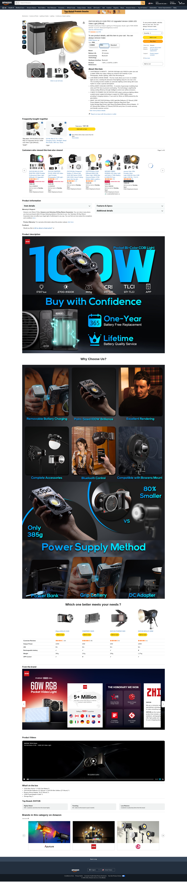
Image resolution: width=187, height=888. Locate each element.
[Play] (23, 779)
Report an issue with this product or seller (103, 114)
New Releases (51, 7)
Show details (75, 138)
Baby (175, 7)
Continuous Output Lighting (63, 16)
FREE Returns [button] (93, 40)
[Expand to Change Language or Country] (99, 870)
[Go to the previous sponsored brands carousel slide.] (24, 835)
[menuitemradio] (160, 779)
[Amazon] (7, 2)
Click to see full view (56, 81)
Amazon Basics (31, 7)
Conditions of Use (69, 876)
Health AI (11, 7)
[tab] (92, 595)
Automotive (153, 7)
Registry (116, 7)
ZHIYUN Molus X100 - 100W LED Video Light (37, 745)
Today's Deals (81, 7)
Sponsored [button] (25, 818)
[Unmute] (163, 779)
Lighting (52, 16)
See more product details (97, 110)
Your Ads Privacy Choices (115, 876)
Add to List (147, 64)
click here (71, 222)
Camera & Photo (33, 16)
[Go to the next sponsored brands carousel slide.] (163, 835)
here (34, 218)
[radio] (24, 22)
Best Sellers (41, 7)
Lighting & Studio (44, 16)
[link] (56, 129)
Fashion (109, 7)
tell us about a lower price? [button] (43, 228)
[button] (4, 8)
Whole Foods (71, 7)
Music (122, 7)
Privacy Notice (79, 876)
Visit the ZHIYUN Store (96, 29)
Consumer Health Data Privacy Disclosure (95, 876)
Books (89, 7)
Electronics (25, 16)
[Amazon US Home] (75, 871)
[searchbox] (80, 3)
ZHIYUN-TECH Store (155, 47)
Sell (103, 7)
